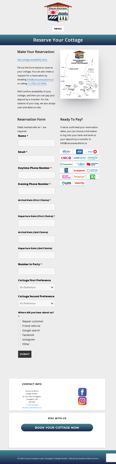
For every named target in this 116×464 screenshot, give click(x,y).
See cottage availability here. (32, 59)
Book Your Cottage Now (57, 427)
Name (23, 135)
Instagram (28, 339)
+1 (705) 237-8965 (37, 83)
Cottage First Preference (34, 280)
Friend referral (31, 325)
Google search (31, 330)
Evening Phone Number (34, 184)
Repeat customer (32, 321)
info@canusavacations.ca (40, 79)
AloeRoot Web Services (89, 458)
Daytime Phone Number (35, 168)
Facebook (28, 334)
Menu (58, 28)
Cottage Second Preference (36, 296)
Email (22, 152)
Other (26, 344)
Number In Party (30, 264)
